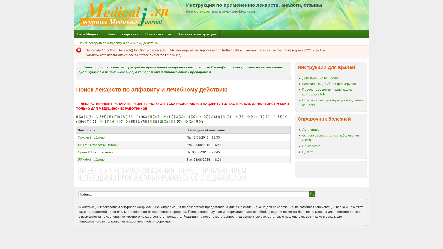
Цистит (307, 151)
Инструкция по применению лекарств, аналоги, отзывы (254, 4)
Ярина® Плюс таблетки (95, 152)
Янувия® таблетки (91, 137)
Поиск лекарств (158, 34)
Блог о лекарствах (123, 34)
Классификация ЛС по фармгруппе (329, 83)
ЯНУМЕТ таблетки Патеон (98, 144)
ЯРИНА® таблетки (91, 159)
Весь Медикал (89, 34)
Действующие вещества (320, 77)
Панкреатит (311, 145)
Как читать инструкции (197, 34)
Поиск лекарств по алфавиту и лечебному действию (118, 42)
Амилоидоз (310, 129)
